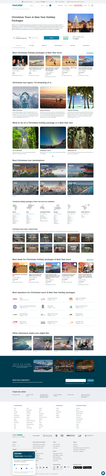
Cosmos (57, 410)
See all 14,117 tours (30, 213)
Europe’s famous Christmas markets (23, 114)
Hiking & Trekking (79, 411)
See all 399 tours (43, 213)
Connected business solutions (38, 446)
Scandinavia (41, 413)
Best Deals (72, 45)
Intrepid (57, 413)
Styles (66, 5)
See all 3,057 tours (71, 213)
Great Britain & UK (30, 424)
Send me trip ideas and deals (22, 464)
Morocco (15, 420)
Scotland (40, 418)
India (15, 427)
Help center (75, 446)
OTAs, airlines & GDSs (57, 458)
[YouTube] (47, 467)
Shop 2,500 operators (28, 1)
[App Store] (77, 467)
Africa (15, 408)
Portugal (40, 415)
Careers (16, 446)
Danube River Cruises (30, 420)
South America (17, 417)
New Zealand (29, 410)
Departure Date (34, 37)
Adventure (78, 408)
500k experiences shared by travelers (77, 1)
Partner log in (55, 460)
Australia (47, 115)
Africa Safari (78, 417)
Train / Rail (78, 422)
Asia (15, 410)
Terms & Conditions (54, 473)
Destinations (60, 5)
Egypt (37, 26)
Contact (85, 5)
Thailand (80, 114)
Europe (61, 26)
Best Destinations (58, 45)
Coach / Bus (78, 420)
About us (14, 444)
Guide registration (56, 446)
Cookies (47, 473)
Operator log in (36, 460)
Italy (40, 411)
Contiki (57, 408)
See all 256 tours (84, 213)
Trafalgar (57, 417)
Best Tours (19, 45)
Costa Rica (23, 152)
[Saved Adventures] (89, 5)
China (15, 426)
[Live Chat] (103, 473)
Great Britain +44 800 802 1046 (79, 449)
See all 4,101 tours (57, 213)
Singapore (75, 115)
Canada (27, 117)
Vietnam (28, 417)
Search (51, 37)
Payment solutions (36, 455)
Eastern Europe (29, 422)
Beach (77, 424)
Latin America (16, 415)
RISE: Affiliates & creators (58, 455)
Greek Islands (29, 427)
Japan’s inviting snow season (26, 27)
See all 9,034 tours (16, 213)
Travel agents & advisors (58, 453)
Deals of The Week (78, 5)
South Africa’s (45, 117)
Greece (27, 426)
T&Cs (86, 383)
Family (77, 426)
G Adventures (58, 411)
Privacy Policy (41, 473)
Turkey (40, 422)
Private (77, 427)
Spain (40, 420)
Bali (78, 153)
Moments (71, 5)
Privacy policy (91, 383)
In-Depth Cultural (79, 418)
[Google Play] (87, 467)
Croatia (27, 418)
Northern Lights (48, 152)
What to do (44, 45)
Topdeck (57, 415)
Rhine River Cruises (43, 417)
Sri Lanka (77, 117)
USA (40, 427)
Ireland (40, 410)
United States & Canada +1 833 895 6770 (81, 447)
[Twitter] (37, 467)
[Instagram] (40, 467)
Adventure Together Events (38, 447)
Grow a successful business (38, 453)
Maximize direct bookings (38, 458)
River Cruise (78, 415)
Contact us (75, 444)
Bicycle (77, 410)
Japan (27, 408)
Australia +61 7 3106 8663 (78, 451)
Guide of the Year (56, 444)
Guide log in (55, 447)
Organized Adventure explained (39, 444)
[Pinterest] (43, 467)
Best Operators (86, 45)
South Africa (16, 422)
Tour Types (31, 45)
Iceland (14, 115)
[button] (20, 75)
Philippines (28, 411)
